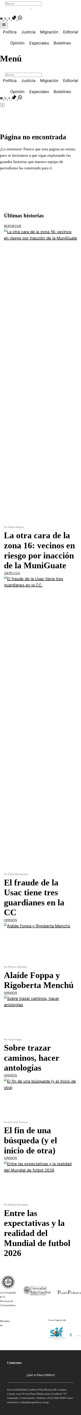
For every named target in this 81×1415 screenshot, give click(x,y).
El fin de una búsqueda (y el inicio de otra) (30, 1140)
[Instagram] (2, 18)
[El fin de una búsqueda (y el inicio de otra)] (40, 1099)
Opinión (10, 920)
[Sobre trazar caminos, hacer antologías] (40, 1016)
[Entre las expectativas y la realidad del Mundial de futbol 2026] (40, 1182)
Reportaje (12, 226)
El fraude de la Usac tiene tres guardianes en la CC (34, 897)
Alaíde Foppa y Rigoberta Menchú (39, 980)
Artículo (12, 573)
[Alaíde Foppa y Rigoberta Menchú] (40, 944)
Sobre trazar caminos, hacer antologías (31, 1058)
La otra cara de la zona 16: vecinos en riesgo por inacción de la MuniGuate (39, 550)
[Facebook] (10, 18)
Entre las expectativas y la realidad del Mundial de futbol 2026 (37, 1233)
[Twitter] (6, 18)
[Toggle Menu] (4, 25)
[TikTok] (15, 18)
